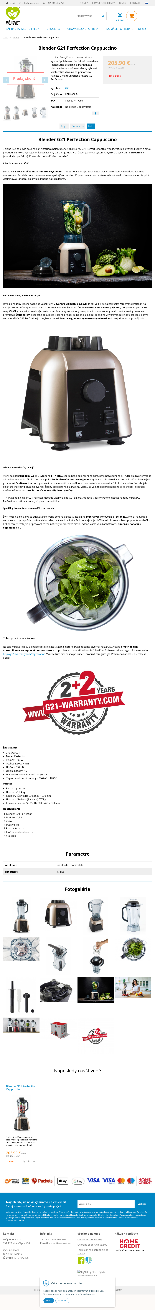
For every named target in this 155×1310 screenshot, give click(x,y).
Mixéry (16, 37)
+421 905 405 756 (55, 3)
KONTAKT (135, 3)
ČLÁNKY (83, 3)
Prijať (48, 1300)
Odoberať (142, 1204)
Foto (90, 126)
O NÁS (122, 3)
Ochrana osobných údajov (92, 1244)
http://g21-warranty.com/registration (24, 654)
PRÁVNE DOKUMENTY (103, 3)
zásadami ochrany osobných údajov (108, 1212)
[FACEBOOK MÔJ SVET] (81, 1260)
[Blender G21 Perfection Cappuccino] (25, 78)
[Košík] (131, 16)
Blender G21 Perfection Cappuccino (21, 1087)
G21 (67, 88)
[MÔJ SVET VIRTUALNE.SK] (88, 1260)
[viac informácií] (130, 1245)
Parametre (78, 126)
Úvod (12, 3)
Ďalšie (142, 29)
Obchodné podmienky (90, 1239)
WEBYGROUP (116, 1290)
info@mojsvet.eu (31, 3)
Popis (64, 126)
